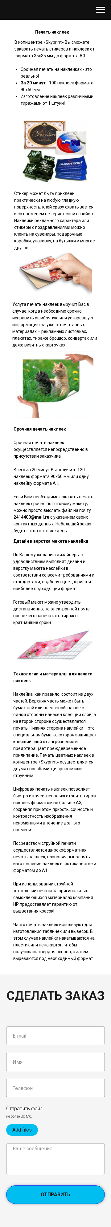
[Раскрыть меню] (100, 10)
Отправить (55, 1194)
